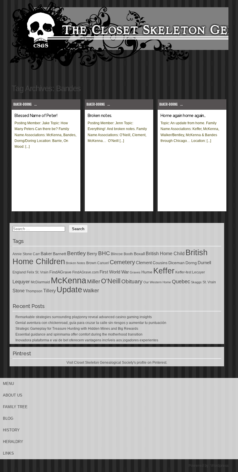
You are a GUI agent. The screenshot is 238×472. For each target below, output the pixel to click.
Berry (92, 253)
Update (69, 289)
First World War (114, 272)
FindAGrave (60, 272)
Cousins (160, 262)
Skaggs (196, 282)
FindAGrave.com (85, 272)
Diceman (176, 262)
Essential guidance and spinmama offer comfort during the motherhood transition (79, 334)
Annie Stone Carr (26, 254)
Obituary (132, 281)
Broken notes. (100, 115)
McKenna (68, 280)
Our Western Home (157, 282)
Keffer (163, 270)
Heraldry (13, 441)
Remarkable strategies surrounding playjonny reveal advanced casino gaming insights (83, 317)
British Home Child (165, 253)
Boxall (139, 253)
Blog (8, 418)
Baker (46, 253)
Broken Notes (75, 263)
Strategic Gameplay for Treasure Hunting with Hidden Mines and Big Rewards (76, 329)
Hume (146, 272)
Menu (8, 383)
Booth (128, 254)
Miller (93, 281)
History (11, 430)
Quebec (181, 281)
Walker (91, 290)
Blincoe (117, 254)
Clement (144, 262)
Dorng (191, 262)
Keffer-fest (183, 272)
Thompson (34, 291)
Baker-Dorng (22, 104)
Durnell (204, 262)
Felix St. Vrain (37, 272)
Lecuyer (198, 272)
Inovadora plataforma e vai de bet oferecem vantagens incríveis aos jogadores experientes (86, 340)
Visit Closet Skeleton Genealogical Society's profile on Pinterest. (116, 363)
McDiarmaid (40, 282)
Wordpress (219, 466)
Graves (135, 272)
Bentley (76, 253)
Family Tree (15, 407)
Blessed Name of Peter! (36, 115)
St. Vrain (209, 282)
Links (8, 453)
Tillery (49, 290)
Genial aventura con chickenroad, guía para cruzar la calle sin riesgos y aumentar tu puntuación (90, 323)
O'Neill (110, 281)
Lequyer (21, 281)
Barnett (59, 253)
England (19, 272)
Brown (91, 263)
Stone (18, 290)
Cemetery (122, 262)
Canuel (103, 263)
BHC (104, 253)
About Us (12, 395)
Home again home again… (183, 115)
